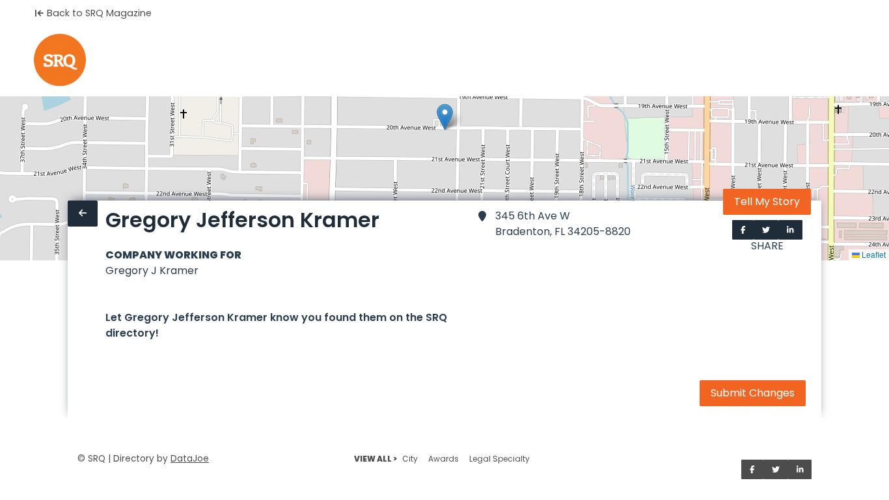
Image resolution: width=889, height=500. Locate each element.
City (410, 458)
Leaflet (873, 254)
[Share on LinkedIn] (790, 230)
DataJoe (190, 458)
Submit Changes (753, 392)
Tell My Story (767, 201)
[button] (445, 117)
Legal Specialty (499, 458)
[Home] (60, 60)
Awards (443, 458)
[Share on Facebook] (743, 230)
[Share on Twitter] (766, 230)
